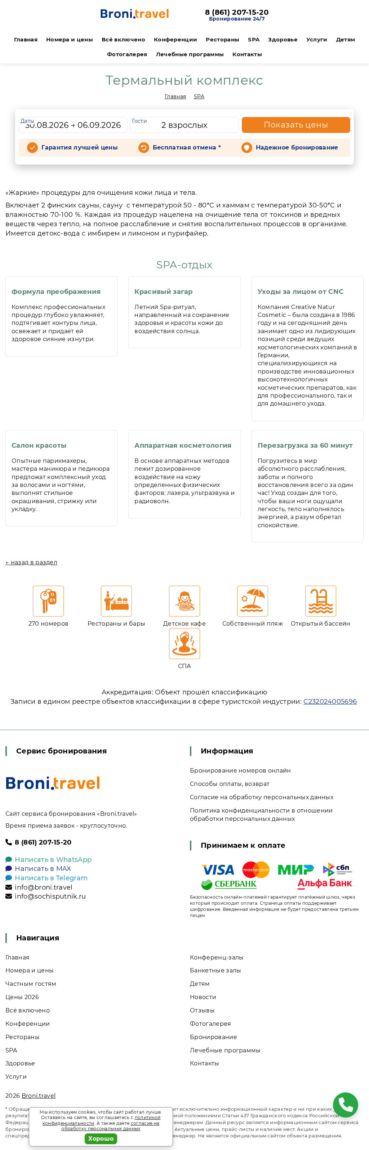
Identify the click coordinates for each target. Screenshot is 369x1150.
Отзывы (202, 1010)
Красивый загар (163, 292)
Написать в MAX (43, 869)
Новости (203, 997)
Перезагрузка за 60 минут (305, 445)
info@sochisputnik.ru (50, 896)
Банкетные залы (215, 970)
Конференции (175, 39)
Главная (25, 39)
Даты (27, 121)
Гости (139, 121)
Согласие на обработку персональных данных (261, 797)
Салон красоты (39, 445)
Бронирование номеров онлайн (240, 770)
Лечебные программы (190, 54)
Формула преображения (56, 292)
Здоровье (283, 39)
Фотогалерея (127, 54)
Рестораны (222, 39)
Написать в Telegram (51, 878)
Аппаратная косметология (182, 445)
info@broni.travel (43, 887)
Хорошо (101, 1138)
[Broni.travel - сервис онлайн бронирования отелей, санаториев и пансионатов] (52, 783)
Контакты (247, 54)
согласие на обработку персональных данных (110, 1126)
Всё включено (123, 39)
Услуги (317, 39)
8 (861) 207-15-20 (237, 12)
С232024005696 (330, 702)
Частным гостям (30, 983)
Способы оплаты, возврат (230, 783)
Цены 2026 (22, 997)
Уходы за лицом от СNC (301, 292)
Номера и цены (69, 39)
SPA (253, 39)
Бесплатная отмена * (187, 147)
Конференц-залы (217, 957)
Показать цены (296, 125)
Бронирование (213, 1037)
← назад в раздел (31, 562)
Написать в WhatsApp (53, 860)
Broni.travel (39, 1095)
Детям (345, 39)
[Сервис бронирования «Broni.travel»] (134, 15)
